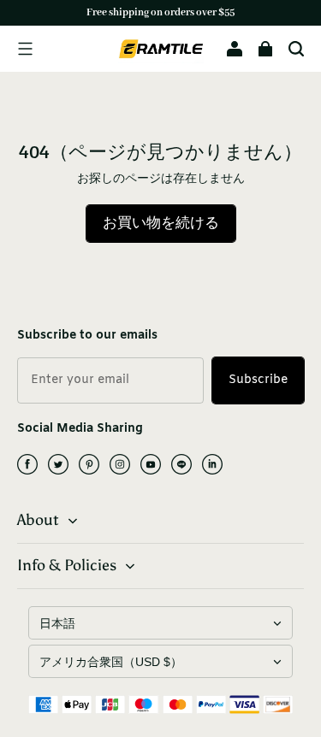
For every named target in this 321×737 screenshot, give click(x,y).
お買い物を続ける (161, 223)
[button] (25, 49)
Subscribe (258, 380)
